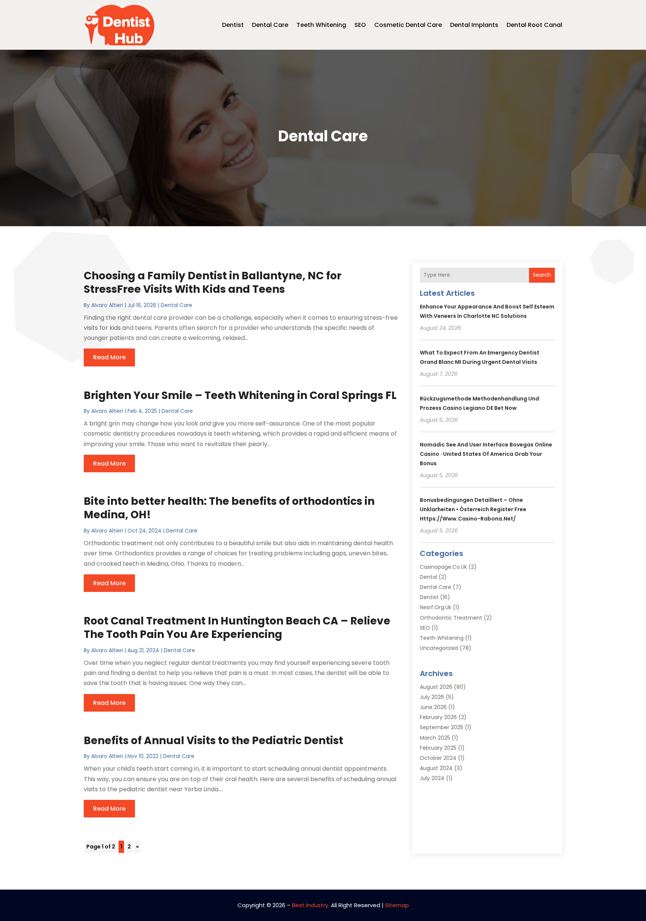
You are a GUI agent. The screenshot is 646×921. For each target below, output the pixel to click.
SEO (360, 25)
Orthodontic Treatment (451, 617)
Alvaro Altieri (107, 305)
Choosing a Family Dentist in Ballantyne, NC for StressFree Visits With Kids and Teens (212, 282)
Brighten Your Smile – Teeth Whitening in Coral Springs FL (240, 395)
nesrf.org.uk (435, 607)
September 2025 (441, 727)
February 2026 (438, 717)
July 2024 (432, 778)
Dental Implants (474, 25)
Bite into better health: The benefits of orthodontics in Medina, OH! (229, 508)
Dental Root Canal (534, 25)
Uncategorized (439, 648)
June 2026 (433, 707)
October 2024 (438, 758)
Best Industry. (310, 905)
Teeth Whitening (321, 25)
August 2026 (436, 687)
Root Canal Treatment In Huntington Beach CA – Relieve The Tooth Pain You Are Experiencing (237, 628)
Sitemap (397, 905)
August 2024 (436, 768)
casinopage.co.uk (443, 567)
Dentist (233, 25)
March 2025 (435, 738)
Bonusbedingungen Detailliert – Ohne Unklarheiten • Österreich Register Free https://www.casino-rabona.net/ (473, 509)
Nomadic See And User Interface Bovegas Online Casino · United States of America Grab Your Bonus (486, 454)
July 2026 (432, 697)
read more (109, 357)
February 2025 (438, 748)
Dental (428, 577)
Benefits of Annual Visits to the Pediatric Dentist (213, 740)
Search (542, 275)
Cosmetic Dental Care (408, 25)
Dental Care (270, 25)
